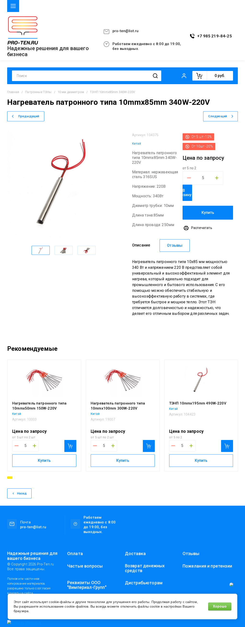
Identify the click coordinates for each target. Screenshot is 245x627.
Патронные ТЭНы (38, 92)
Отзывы (191, 553)
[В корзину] (70, 446)
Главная (13, 92)
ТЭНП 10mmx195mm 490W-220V (197, 403)
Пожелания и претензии (207, 566)
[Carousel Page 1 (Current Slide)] (9, 477)
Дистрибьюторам (143, 582)
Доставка (135, 553)
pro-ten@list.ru (125, 31)
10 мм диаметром (71, 92)
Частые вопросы (85, 566)
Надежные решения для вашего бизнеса (48, 51)
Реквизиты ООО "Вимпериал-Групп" (86, 585)
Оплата (75, 553)
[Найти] (155, 75)
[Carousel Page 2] (16, 477)
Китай (136, 143)
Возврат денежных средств (145, 568)
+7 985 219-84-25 (214, 36)
